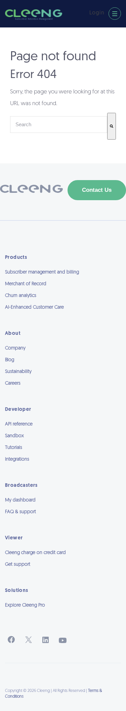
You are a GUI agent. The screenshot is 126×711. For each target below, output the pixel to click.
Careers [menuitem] (12, 383)
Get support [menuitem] (17, 564)
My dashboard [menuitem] (20, 500)
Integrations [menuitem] (17, 459)
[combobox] (58, 124)
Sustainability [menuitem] (18, 371)
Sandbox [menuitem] (14, 436)
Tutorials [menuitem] (13, 447)
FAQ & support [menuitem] (20, 512)
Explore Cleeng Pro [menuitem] (25, 605)
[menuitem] (63, 614)
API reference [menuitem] (19, 424)
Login (96, 13)
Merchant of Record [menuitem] (25, 284)
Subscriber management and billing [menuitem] (42, 272)
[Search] (111, 126)
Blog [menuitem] (9, 360)
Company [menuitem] (15, 348)
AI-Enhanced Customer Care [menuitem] (34, 307)
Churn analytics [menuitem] (20, 295)
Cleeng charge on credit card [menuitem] (35, 552)
